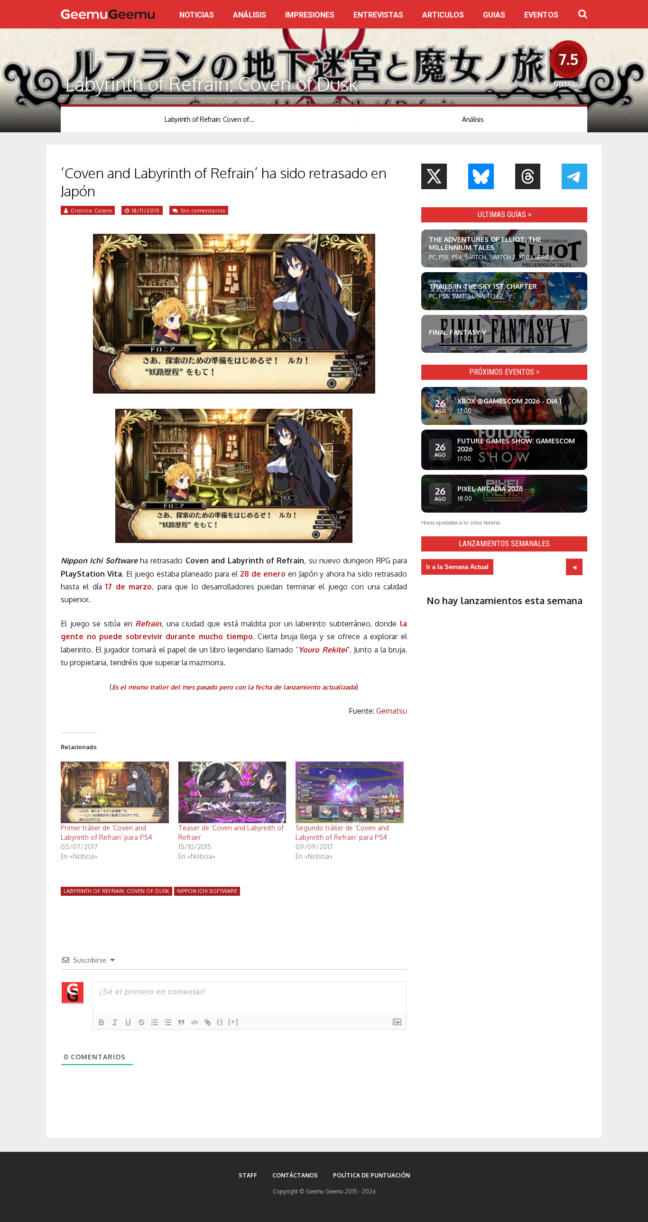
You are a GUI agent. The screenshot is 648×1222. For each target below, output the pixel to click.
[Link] (207, 1022)
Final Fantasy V (457, 332)
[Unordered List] (168, 1022)
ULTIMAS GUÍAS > (504, 214)
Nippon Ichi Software (207, 891)
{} (220, 1021)
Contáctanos (295, 1175)
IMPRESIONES (309, 14)
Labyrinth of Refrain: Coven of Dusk (116, 891)
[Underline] (128, 1022)
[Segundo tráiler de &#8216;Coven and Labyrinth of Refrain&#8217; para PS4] (350, 792)
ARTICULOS (443, 14)
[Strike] (141, 1022)
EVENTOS (541, 14)
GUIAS (494, 14)
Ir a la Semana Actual (457, 566)
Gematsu (391, 711)
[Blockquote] (181, 1022)
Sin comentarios (203, 210)
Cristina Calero (91, 210)
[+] (233, 1021)
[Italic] (114, 1022)
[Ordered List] (154, 1022)
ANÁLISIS (249, 14)
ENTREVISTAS (378, 14)
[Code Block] (194, 1022)
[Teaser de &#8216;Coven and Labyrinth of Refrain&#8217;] (232, 792)
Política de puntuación (371, 1175)
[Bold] (101, 1022)
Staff (248, 1175)
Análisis (472, 119)
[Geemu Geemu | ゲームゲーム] (108, 14)
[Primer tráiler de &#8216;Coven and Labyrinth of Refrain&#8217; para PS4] (115, 792)
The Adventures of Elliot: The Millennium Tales (485, 243)
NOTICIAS (196, 14)
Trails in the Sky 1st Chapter (483, 286)
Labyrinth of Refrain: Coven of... (209, 119)
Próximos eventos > (504, 372)
